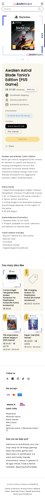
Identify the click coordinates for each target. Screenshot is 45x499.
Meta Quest (11, 422)
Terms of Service (12, 489)
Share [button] (11, 146)
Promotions (10, 110)
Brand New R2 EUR (16, 126)
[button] (3, 3)
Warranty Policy (18, 491)
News (8, 425)
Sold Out (22, 139)
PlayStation (11, 414)
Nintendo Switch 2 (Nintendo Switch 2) (22, 429)
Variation (9, 121)
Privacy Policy (27, 489)
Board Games (12, 419)
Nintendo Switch (13, 416)
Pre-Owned (13, 131)
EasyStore (34, 484)
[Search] (39, 8)
